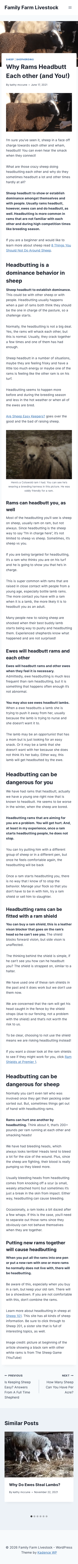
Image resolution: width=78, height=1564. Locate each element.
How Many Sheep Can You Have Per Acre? (59, 1384)
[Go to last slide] (11, 1472)
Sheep (10, 59)
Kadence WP (47, 1552)
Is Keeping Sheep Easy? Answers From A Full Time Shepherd (18, 1386)
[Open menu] (69, 7)
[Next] (67, 1472)
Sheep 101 (14, 1316)
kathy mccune (18, 84)
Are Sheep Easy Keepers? (25, 416)
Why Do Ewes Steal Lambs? (34, 1484)
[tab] (31, 1516)
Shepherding (25, 59)
